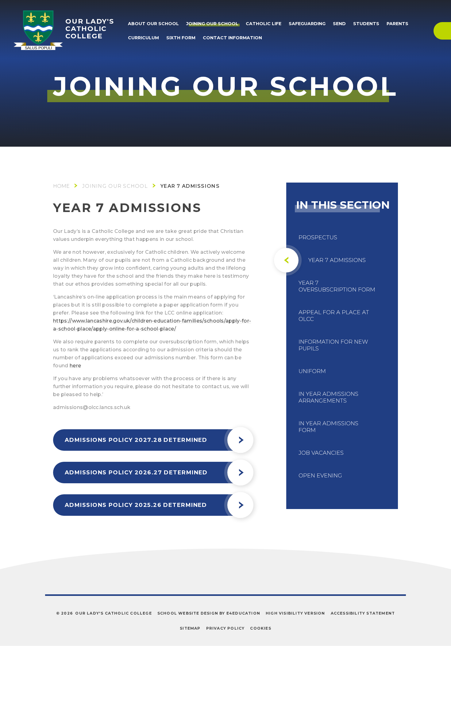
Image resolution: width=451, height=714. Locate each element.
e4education (243, 613)
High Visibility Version (295, 613)
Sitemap (190, 628)
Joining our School (115, 186)
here (75, 366)
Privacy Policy (225, 628)
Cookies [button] (260, 628)
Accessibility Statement (363, 613)
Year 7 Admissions (190, 186)
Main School (61, 186)
